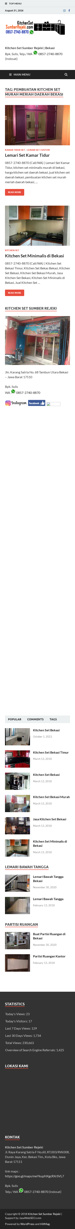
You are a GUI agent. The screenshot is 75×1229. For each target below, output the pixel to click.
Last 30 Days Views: (19, 1035)
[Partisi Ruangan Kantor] (17, 956)
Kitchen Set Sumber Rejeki (44, 1214)
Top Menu (15, 3)
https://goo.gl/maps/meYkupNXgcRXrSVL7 (34, 1176)
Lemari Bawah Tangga (48, 899)
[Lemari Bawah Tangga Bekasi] (17, 877)
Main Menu (22, 74)
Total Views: (13, 1043)
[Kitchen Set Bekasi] (17, 730)
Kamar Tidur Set (15, 150)
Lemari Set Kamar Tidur (27, 155)
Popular (14, 719)
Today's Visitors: (16, 1021)
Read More (13, 191)
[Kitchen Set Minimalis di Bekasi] (37, 227)
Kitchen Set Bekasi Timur (51, 752)
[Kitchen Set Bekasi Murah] (17, 797)
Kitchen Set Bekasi (46, 730)
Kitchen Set (12, 250)
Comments (35, 719)
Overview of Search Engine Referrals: (30, 1050)
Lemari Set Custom (38, 150)
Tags (53, 719)
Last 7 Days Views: (18, 1028)
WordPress (27, 1224)
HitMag (45, 1224)
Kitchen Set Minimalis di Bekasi (34, 255)
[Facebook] (69, 10)
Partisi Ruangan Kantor (49, 956)
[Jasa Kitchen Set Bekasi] (17, 819)
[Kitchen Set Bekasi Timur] (17, 753)
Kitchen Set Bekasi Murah (51, 797)
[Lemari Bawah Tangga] (17, 899)
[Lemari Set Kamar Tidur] (37, 127)
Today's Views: (15, 1014)
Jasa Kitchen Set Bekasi (49, 819)
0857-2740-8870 (50, 54)
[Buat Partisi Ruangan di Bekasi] (17, 934)
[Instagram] (64, 10)
